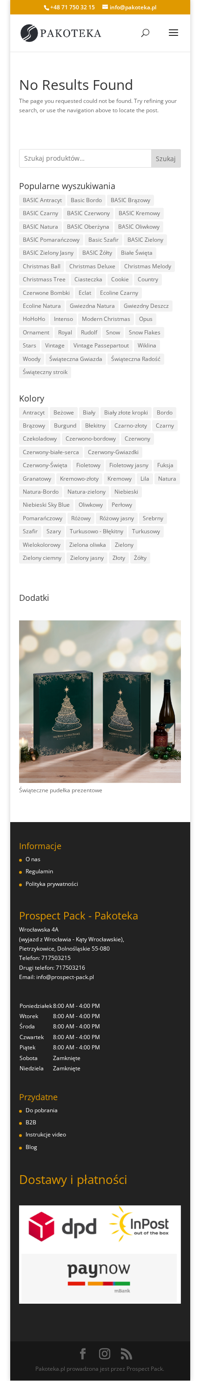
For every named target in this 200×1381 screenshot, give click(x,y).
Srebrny (153, 518)
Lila (144, 479)
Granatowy (37, 479)
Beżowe (63, 412)
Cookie (120, 279)
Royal (65, 332)
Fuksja (165, 465)
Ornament (36, 332)
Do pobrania (42, 1110)
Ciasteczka (88, 279)
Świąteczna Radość (135, 359)
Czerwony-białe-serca (51, 452)
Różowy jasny (117, 518)
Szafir (30, 531)
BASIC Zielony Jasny (48, 253)
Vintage (55, 345)
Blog (31, 1147)
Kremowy (119, 479)
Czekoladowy (40, 438)
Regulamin (39, 871)
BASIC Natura (40, 227)
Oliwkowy (91, 505)
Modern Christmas (106, 319)
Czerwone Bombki (46, 293)
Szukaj (166, 158)
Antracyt (34, 412)
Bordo (165, 412)
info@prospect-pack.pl (65, 977)
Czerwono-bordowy (91, 438)
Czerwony (137, 438)
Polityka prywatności (52, 884)
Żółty (140, 558)
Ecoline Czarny (119, 293)
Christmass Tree (44, 279)
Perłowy (122, 505)
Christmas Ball (41, 266)
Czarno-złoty (130, 425)
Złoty (119, 558)
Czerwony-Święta (45, 465)
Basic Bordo (86, 200)
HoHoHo (34, 319)
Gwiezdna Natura (92, 306)
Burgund (65, 425)
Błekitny (95, 425)
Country (148, 279)
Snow (113, 332)
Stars (29, 345)
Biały (89, 412)
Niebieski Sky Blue (46, 505)
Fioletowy (88, 465)
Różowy (81, 518)
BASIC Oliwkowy (139, 227)
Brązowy (34, 425)
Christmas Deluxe (92, 266)
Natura (167, 479)
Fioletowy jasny (128, 465)
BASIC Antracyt (42, 200)
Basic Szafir (103, 240)
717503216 (70, 968)
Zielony (124, 545)
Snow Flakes (144, 332)
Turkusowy (146, 531)
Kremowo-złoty (79, 479)
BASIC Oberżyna (88, 227)
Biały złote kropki (126, 412)
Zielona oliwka (87, 545)
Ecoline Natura (42, 306)
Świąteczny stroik (45, 372)
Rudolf (89, 332)
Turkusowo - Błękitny (96, 531)
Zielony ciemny (42, 558)
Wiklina (147, 345)
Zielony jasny (87, 558)
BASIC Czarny (40, 213)
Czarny (165, 425)
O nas (33, 859)
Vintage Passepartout (101, 345)
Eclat (85, 293)
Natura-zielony (86, 492)
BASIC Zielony (145, 240)
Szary (54, 531)
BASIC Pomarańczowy (51, 240)
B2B (31, 1122)
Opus (146, 319)
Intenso (63, 319)
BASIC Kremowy (139, 213)
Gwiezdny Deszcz (146, 306)
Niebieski (126, 492)
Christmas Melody (147, 266)
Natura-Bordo (41, 492)
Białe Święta (137, 253)
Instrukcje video (46, 1134)
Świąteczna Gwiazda (75, 359)
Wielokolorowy (41, 545)
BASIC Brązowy (130, 200)
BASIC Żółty (97, 253)
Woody (31, 359)
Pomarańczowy (42, 518)
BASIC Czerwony (88, 213)
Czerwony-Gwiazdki (113, 452)
